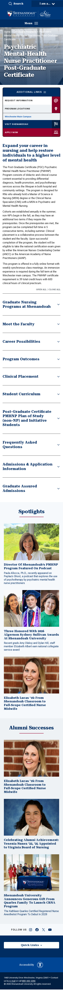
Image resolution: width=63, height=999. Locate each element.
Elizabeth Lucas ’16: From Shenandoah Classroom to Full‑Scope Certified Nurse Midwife (25, 703)
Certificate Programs (25, 31)
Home (7, 31)
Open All (41, 289)
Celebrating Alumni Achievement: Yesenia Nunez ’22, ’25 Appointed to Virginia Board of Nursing (31, 843)
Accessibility (26, 964)
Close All (54, 289)
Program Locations (17, 108)
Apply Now (11, 132)
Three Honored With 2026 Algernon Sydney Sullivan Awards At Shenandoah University (31, 634)
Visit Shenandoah (16, 124)
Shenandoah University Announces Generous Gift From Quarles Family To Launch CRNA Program (29, 901)
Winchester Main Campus (18, 116)
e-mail (12, 981)
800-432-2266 (28, 981)
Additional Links (29, 92)
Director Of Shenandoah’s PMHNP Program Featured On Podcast (31, 566)
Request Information (18, 100)
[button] (16, 3)
